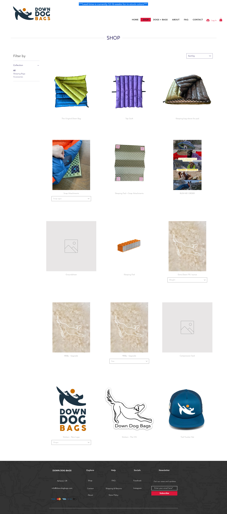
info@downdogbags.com (62, 488)
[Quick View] (71, 90)
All (14, 70)
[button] (220, 19)
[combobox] (199, 56)
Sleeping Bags (19, 73)
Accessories (18, 77)
